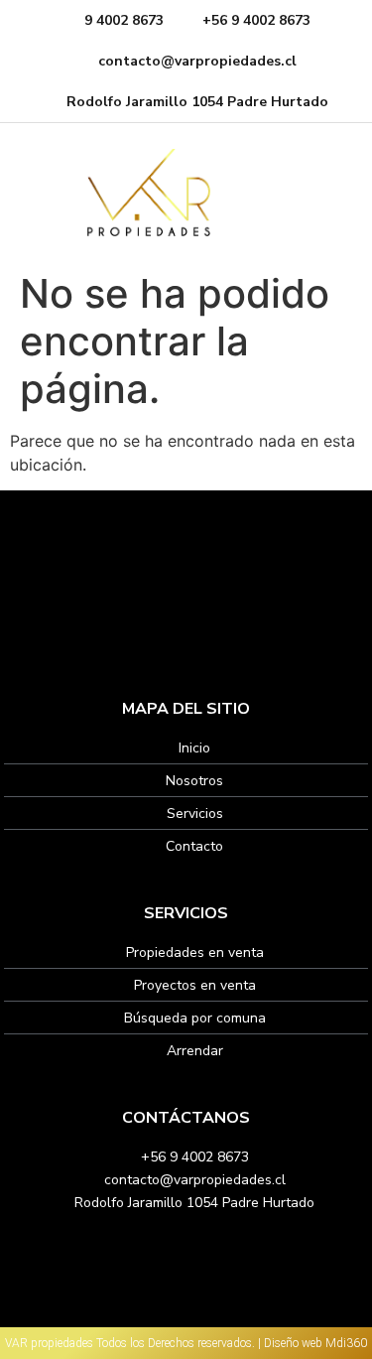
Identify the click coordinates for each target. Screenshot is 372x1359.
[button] (334, 192)
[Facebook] (174, 608)
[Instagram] (198, 608)
